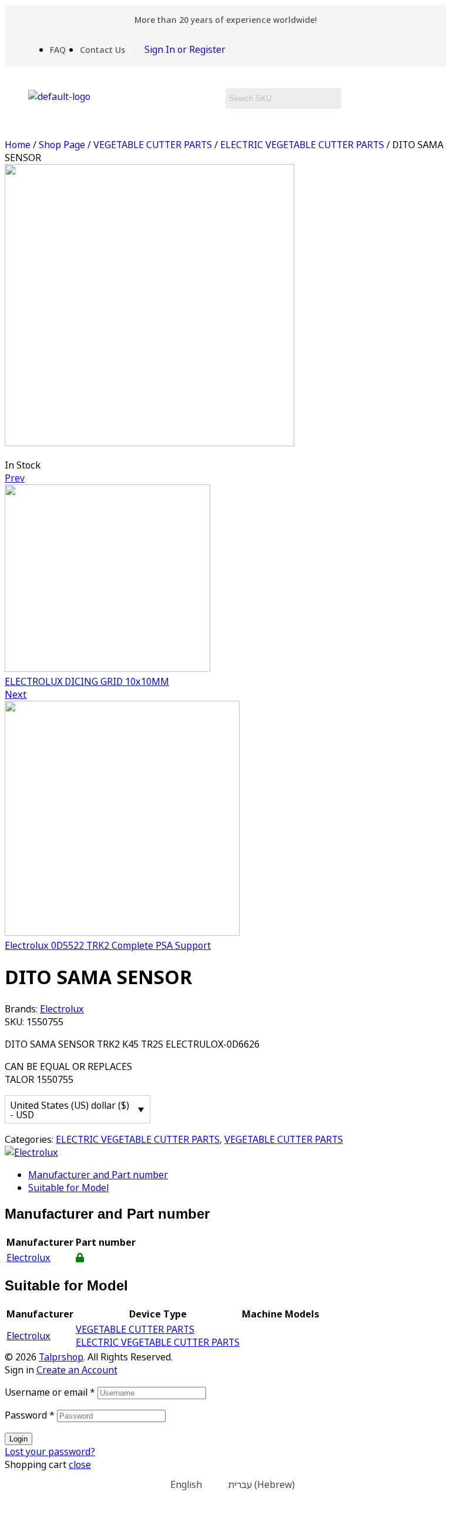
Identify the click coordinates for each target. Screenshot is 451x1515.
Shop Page (62, 144)
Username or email (50, 1392)
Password (30, 1415)
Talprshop (61, 1356)
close (80, 1464)
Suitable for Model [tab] (66, 1285)
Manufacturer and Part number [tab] (107, 1214)
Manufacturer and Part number (98, 1174)
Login (18, 1438)
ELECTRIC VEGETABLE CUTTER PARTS (302, 144)
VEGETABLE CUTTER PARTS (152, 144)
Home (18, 144)
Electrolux (62, 1008)
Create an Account (76, 1369)
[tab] (237, 1174)
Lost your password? (50, 1451)
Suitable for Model (68, 1187)
